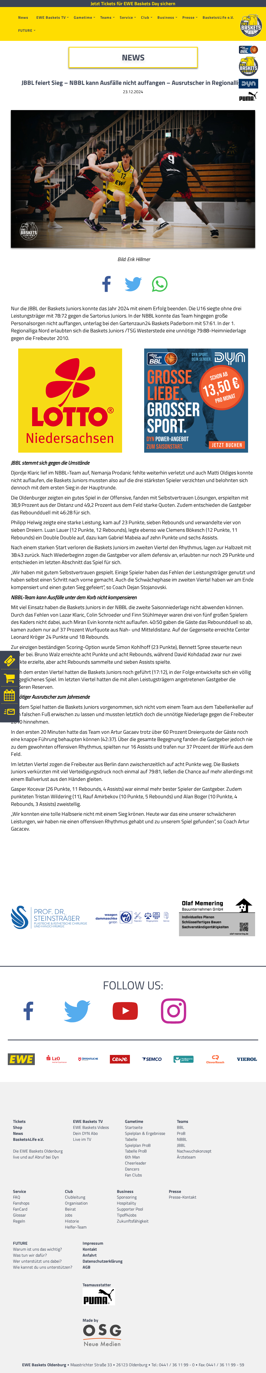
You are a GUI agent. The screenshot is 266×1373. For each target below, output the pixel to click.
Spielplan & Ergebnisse (145, 1133)
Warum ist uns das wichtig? (37, 1249)
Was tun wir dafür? (30, 1255)
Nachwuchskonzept (194, 1151)
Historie (72, 1221)
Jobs (68, 1215)
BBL (180, 1127)
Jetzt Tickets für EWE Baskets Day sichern (133, 3)
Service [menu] (126, 17)
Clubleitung (75, 1197)
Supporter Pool (130, 1209)
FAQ (16, 1197)
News (23, 17)
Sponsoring (127, 1197)
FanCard (20, 1209)
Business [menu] (165, 17)
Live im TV (82, 1139)
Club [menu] (145, 17)
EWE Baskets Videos (91, 1127)
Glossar (19, 1215)
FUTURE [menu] (25, 30)
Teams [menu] (106, 17)
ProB (181, 1133)
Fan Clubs (133, 1175)
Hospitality (126, 1203)
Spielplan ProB (138, 1145)
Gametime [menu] (83, 17)
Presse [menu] (188, 17)
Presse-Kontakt (182, 1197)
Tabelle (131, 1139)
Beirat (70, 1209)
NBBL (182, 1139)
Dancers (132, 1169)
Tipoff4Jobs (126, 1215)
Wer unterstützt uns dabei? (37, 1261)
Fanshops (21, 1203)
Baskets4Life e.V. (218, 17)
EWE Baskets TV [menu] (51, 17)
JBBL (181, 1145)
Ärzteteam (186, 1157)
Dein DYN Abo (85, 1133)
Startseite (134, 1127)
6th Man (132, 1157)
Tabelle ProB (136, 1151)
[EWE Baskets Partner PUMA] (103, 1296)
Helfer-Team (76, 1227)
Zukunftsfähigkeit (133, 1221)
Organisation (76, 1203)
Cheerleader (135, 1163)
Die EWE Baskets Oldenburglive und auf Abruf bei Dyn (38, 1154)
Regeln (19, 1221)
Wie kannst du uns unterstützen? (42, 1267)
